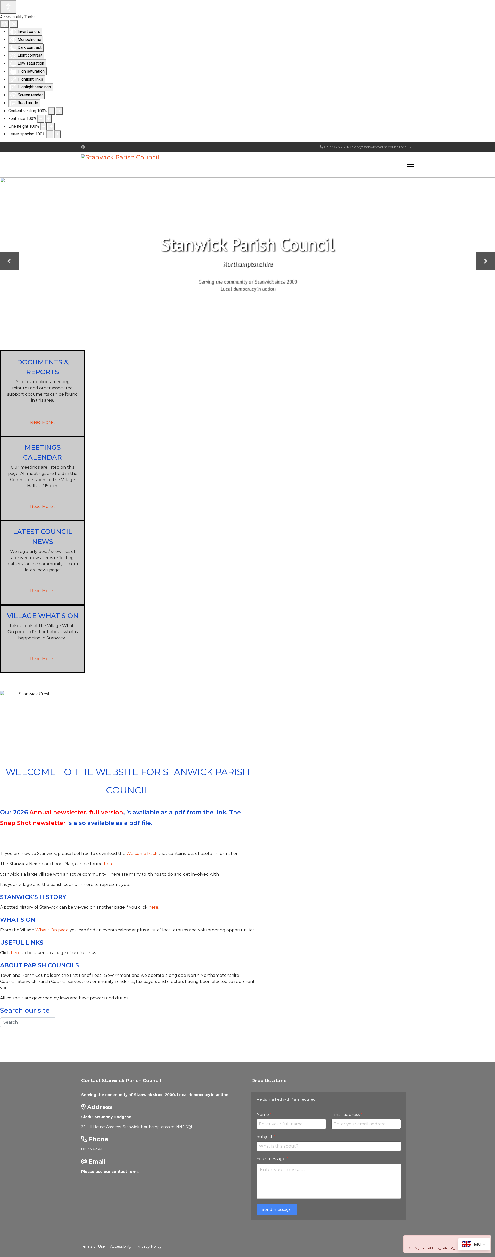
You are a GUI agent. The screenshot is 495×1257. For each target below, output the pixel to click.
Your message (272, 1158)
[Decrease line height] (43, 126)
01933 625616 (334, 147)
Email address (346, 1114)
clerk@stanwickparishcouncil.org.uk (381, 147)
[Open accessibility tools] (8, 7)
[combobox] (28, 1022)
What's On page (52, 930)
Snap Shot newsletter (33, 822)
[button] (9, 261)
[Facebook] (83, 146)
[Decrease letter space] (49, 134)
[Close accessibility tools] (14, 24)
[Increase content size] (59, 111)
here (109, 863)
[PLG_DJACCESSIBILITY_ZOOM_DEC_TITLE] (51, 111)
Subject (266, 1136)
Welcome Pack (142, 853)
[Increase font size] (48, 119)
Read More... (42, 422)
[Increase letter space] (57, 134)
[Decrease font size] (40, 119)
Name (264, 1114)
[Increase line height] (51, 126)
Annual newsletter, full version (76, 812)
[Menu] (410, 164)
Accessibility (120, 1246)
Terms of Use (93, 1246)
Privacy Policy (149, 1246)
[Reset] (4, 24)
